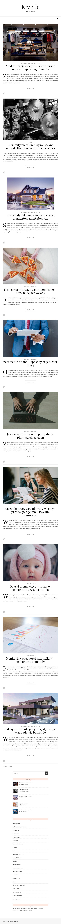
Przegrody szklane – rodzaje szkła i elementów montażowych (31, 216)
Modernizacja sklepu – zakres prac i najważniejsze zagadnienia (30, 67)
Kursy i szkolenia (17, 864)
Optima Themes (15, 921)
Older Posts (8, 766)
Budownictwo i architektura (30, 63)
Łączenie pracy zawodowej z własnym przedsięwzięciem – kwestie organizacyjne (30, 512)
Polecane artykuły (27, 910)
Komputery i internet (18, 854)
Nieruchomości (16, 878)
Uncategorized (30, 655)
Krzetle (30, 7)
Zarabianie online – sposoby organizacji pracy (30, 363)
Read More (30, 88)
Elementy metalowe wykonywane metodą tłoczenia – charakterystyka (30, 146)
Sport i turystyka (17, 892)
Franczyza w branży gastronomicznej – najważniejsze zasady (30, 291)
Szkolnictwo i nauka (17, 895)
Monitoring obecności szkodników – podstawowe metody (30, 660)
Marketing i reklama (18, 868)
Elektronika (15, 840)
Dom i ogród (16, 830)
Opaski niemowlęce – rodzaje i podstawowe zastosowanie (30, 588)
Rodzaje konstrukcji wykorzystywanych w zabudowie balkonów (30, 730)
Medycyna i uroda (17, 871)
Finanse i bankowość (30, 286)
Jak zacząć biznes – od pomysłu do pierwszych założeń (30, 435)
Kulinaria (15, 861)
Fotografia (15, 847)
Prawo (14, 881)
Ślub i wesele (16, 888)
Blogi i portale (16, 823)
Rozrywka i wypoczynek (19, 885)
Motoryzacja (16, 875)
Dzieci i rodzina (16, 837)
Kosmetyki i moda (30, 583)
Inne (30, 142)
